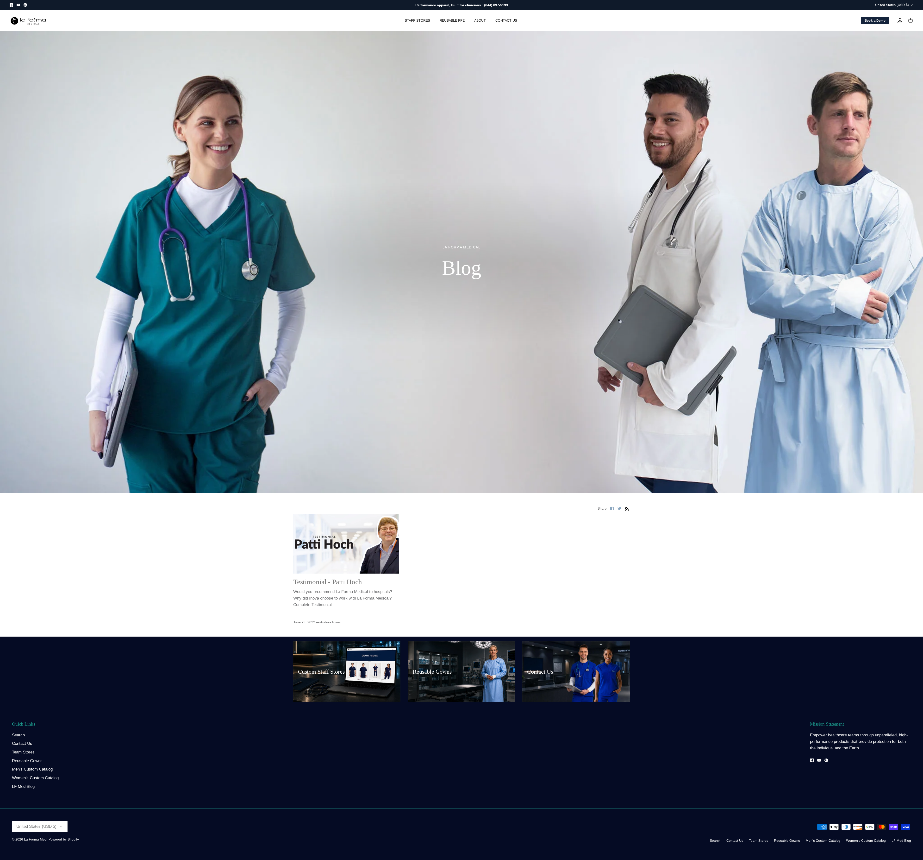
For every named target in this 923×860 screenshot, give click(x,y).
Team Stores (23, 752)
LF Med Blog (23, 786)
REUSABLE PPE (452, 20)
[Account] (899, 21)
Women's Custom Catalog (35, 778)
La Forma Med (35, 839)
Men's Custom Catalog (32, 769)
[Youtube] (18, 5)
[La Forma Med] (28, 20)
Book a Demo (875, 20)
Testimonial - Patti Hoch (327, 582)
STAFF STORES (417, 20)
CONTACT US (506, 20)
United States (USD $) (892, 5)
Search (18, 735)
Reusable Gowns (27, 761)
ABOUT (480, 20)
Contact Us (22, 743)
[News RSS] (627, 508)
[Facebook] (11, 5)
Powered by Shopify (64, 839)
